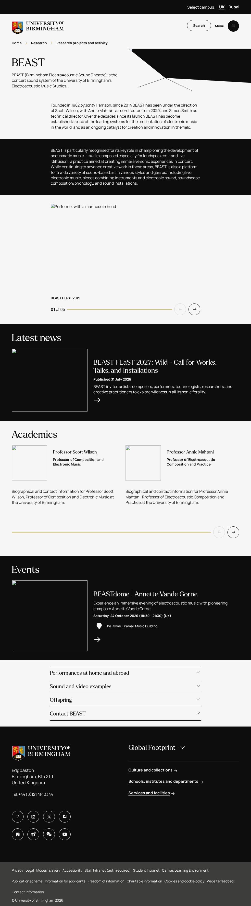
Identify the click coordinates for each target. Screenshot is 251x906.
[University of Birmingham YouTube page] (65, 834)
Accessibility (72, 870)
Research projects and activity (82, 43)
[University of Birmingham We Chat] (49, 834)
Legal (29, 870)
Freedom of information (106, 881)
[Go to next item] (194, 309)
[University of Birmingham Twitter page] (49, 817)
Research (39, 43)
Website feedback (221, 881)
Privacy (17, 870)
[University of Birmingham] (38, 26)
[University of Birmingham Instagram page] (18, 817)
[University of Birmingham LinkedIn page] (33, 817)
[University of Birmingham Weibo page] (33, 834)
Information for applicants (65, 881)
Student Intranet (146, 870)
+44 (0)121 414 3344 (35, 794)
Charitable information (144, 881)
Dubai (233, 7)
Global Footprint (152, 747)
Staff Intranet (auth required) (108, 870)
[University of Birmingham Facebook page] (65, 817)
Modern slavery (48, 870)
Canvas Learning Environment (185, 870)
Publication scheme (27, 881)
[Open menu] (233, 26)
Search (199, 25)
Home (17, 43)
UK (222, 7)
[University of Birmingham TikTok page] (18, 834)
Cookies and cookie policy (184, 881)
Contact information (28, 892)
